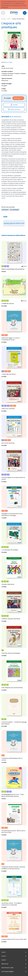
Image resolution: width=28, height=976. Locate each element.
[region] (14, 40)
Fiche (8, 19)
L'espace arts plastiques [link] (18, 19)
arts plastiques (14, 210)
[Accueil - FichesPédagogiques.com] (14, 13)
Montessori (5, 210)
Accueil (3, 19)
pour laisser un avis (14, 223)
